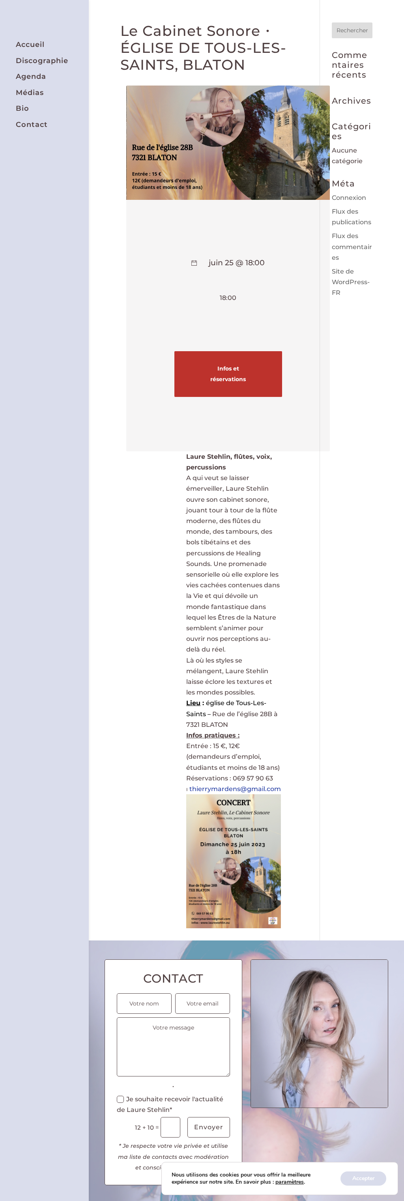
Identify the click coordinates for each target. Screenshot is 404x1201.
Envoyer (208, 1127)
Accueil (30, 45)
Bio (22, 108)
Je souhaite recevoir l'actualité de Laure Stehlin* (170, 1104)
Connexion (349, 197)
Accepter (363, 1178)
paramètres (289, 1182)
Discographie (42, 61)
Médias (30, 93)
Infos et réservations (228, 373)
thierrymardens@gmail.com (235, 789)
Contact (32, 125)
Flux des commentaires (352, 246)
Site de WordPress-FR (351, 282)
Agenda (31, 77)
